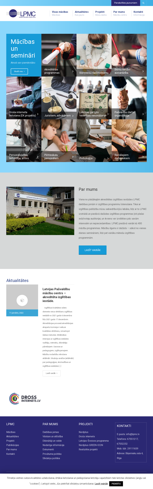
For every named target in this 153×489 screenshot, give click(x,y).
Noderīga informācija (53, 445)
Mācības (10, 432)
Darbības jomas (51, 432)
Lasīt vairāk (51, 373)
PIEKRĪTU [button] (116, 484)
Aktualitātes (82, 13)
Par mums (120, 13)
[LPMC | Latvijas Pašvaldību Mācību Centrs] (21, 13)
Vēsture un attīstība (53, 436)
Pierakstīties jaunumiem (125, 3)
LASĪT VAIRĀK (93, 250)
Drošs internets (87, 436)
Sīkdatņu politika (51, 458)
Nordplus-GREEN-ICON (91, 445)
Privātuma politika (52, 454)
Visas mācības (60, 13)
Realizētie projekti (88, 449)
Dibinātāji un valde (52, 441)
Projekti (101, 13)
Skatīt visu (18, 71)
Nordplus (83, 432)
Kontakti (139, 13)
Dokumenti (48, 449)
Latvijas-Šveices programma (94, 441)
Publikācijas (12, 445)
